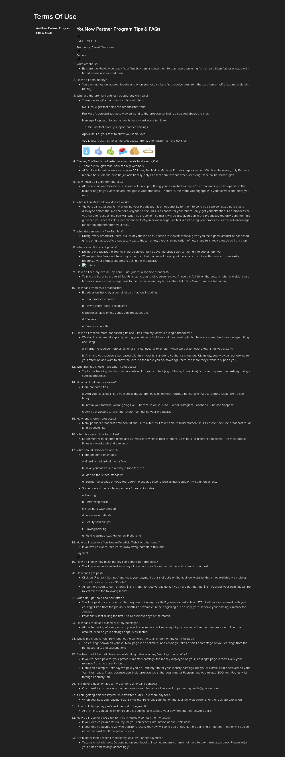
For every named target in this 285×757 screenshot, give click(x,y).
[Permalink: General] (79, 59)
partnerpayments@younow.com (198, 688)
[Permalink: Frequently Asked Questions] (79, 51)
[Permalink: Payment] (79, 557)
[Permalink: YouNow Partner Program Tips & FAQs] (79, 36)
